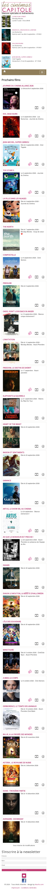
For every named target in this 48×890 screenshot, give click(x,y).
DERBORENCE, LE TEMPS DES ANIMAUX (20, 706)
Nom (3, 860)
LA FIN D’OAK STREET (19, 17)
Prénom (4, 856)
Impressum (15, 888)
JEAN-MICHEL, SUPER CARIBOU (22, 57)
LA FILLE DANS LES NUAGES (14, 198)
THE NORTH (8, 227)
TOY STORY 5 (8, 170)
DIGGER (6, 565)
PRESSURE (7, 283)
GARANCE (7, 480)
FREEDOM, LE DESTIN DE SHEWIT (17, 368)
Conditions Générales (29, 888)
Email (3, 865)
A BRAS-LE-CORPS (10, 678)
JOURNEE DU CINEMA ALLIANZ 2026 (18, 86)
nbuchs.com (39, 884)
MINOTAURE (8, 650)
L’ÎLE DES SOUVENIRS (12, 621)
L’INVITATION (9, 339)
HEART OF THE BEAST (12, 424)
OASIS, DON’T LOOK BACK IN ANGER (18, 311)
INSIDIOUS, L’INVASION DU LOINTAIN (24, 30)
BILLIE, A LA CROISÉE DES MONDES (17, 734)
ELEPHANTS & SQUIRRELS (14, 396)
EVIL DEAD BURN (17, 43)
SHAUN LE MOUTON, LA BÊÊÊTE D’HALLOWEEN (23, 593)
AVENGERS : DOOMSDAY (13, 819)
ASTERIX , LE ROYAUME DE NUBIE (17, 762)
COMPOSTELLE (9, 255)
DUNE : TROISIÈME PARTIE (14, 791)
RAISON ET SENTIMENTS (13, 452)
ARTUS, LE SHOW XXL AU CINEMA (17, 509)
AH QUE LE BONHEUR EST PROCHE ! (18, 537)
